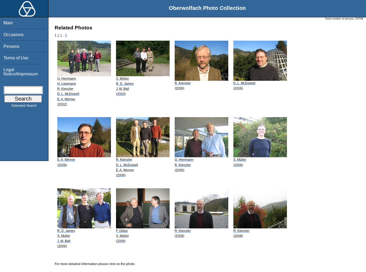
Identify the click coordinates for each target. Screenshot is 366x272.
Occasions (13, 34)
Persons (11, 46)
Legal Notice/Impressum (20, 71)
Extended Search (24, 105)
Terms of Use (15, 58)
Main (8, 23)
